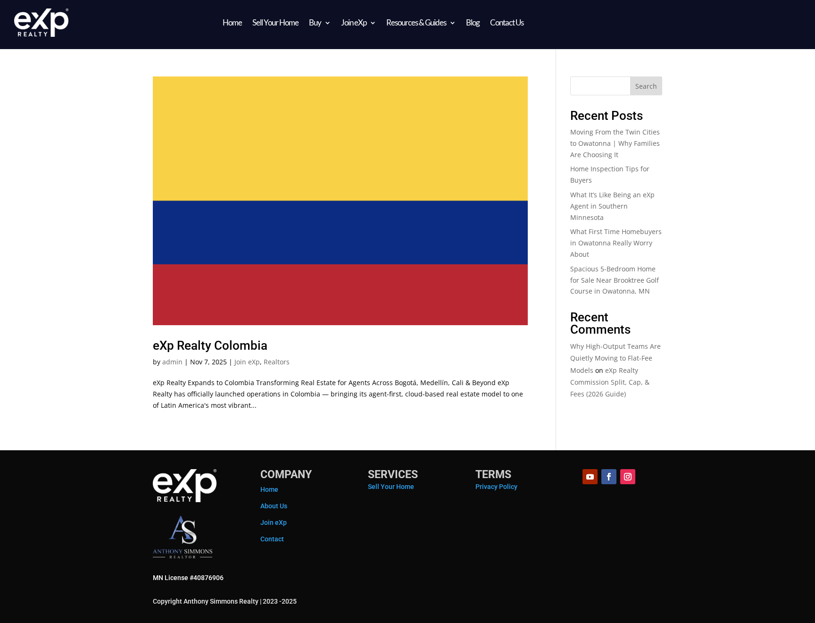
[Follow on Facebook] (608, 476)
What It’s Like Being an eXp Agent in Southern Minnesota (612, 206)
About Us (273, 506)
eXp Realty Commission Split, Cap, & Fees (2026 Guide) (609, 382)
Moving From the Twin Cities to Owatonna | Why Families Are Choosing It (615, 143)
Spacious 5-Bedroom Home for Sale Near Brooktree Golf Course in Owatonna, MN (614, 280)
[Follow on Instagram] (627, 476)
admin (172, 361)
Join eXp (353, 22)
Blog (473, 22)
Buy (315, 22)
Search (646, 86)
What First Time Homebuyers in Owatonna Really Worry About (616, 243)
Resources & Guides (416, 22)
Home (232, 22)
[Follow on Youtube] (590, 476)
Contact (272, 539)
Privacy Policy (496, 486)
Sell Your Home (275, 22)
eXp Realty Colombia (210, 345)
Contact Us (507, 22)
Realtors (277, 361)
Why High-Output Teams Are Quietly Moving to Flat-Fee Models (615, 358)
